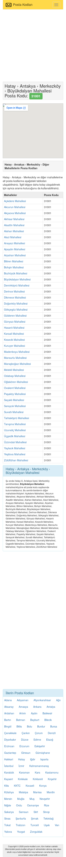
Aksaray (9, 706)
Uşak (47, 825)
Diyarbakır (10, 739)
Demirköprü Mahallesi (16, 285)
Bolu (29, 726)
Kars (37, 772)
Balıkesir (47, 713)
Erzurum (24, 746)
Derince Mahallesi (14, 291)
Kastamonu (51, 772)
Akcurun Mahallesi (14, 207)
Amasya (23, 706)
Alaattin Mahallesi (14, 225)
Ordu (19, 805)
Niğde (7, 805)
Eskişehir (39, 746)
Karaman (24, 772)
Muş (32, 799)
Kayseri (8, 779)
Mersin (8, 799)
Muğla (20, 799)
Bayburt (34, 720)
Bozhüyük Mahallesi (15, 273)
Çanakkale (10, 733)
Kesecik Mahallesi (14, 339)
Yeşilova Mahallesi (14, 454)
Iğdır (32, 759)
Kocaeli (30, 785)
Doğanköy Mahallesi (15, 303)
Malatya (23, 792)
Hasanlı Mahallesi (14, 327)
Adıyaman (22, 700)
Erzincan (9, 746)
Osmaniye (33, 805)
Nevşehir (45, 799)
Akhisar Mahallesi (14, 219)
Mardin (51, 792)
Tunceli (34, 825)
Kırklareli (38, 779)
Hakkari (8, 759)
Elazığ (49, 739)
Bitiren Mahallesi (13, 261)
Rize (46, 805)
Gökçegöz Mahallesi (15, 309)
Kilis (6, 785)
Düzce (24, 739)
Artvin (22, 713)
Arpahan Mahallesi (15, 255)
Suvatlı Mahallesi (13, 412)
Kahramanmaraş (39, 766)
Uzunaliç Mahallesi (15, 430)
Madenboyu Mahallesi (17, 352)
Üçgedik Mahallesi (14, 436)
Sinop (46, 812)
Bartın (7, 720)
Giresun (25, 753)
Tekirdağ (48, 818)
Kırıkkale (23, 779)
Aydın (34, 713)
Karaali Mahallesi (14, 333)
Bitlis (19, 726)
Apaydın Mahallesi (14, 249)
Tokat (7, 825)
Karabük (9, 772)
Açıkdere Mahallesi (15, 201)
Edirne (37, 739)
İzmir (21, 766)
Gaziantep (10, 753)
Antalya (51, 706)
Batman (20, 720)
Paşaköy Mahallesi (15, 394)
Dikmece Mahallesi (15, 297)
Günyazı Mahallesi (14, 321)
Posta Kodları (22, 4)
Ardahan (9, 713)
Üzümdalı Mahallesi (15, 442)
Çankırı (26, 733)
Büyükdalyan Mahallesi (17, 279)
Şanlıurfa (21, 818)
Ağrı (58, 700)
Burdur (41, 726)
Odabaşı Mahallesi (14, 376)
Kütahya (9, 792)
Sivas (7, 818)
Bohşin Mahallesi (14, 267)
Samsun (23, 812)
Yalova (8, 831)
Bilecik (48, 720)
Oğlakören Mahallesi (16, 382)
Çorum (39, 733)
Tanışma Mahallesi (15, 424)
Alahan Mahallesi (14, 231)
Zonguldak (36, 831)
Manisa (37, 792)
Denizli (52, 733)
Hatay (21, 759)
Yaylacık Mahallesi (14, 448)
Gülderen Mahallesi (15, 315)
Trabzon (20, 825)
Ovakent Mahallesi (14, 388)
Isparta (44, 759)
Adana (8, 700)
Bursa (53, 726)
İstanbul (8, 766)
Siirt (36, 812)
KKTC (17, 785)
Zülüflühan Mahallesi (16, 460)
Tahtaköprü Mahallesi (16, 418)
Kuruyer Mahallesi (14, 345)
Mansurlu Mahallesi (15, 358)
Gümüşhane (43, 753)
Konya (43, 785)
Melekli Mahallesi (14, 370)
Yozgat (21, 831)
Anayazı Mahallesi (14, 243)
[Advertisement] (33, 45)
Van (57, 825)
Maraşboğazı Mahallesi (17, 364)
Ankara (37, 706)
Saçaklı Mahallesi (14, 400)
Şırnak (34, 818)
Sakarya (9, 812)
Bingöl (7, 726)
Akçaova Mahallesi (15, 213)
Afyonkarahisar (42, 700)
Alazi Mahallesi (12, 237)
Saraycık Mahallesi (15, 406)
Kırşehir (52, 779)
